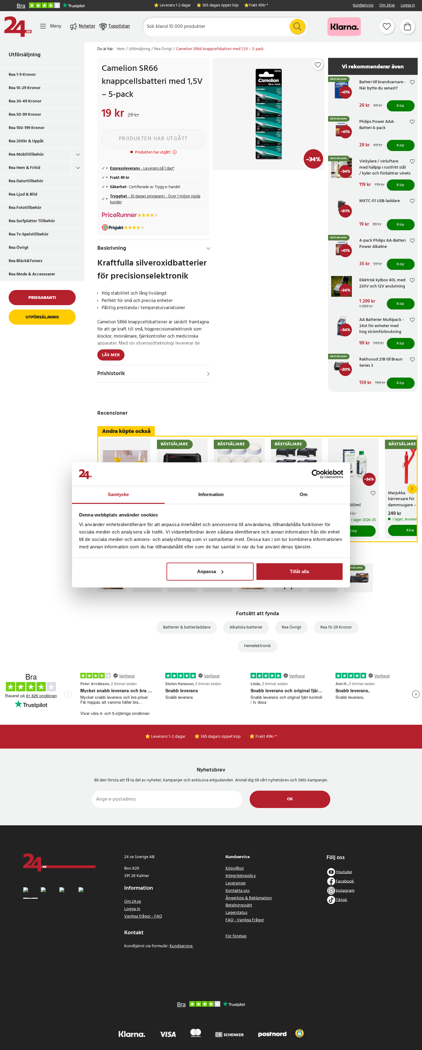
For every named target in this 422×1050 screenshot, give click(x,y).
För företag (236, 936)
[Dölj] (208, 248)
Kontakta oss (238, 890)
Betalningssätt (239, 905)
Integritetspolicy (241, 875)
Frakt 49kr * (258, 6)
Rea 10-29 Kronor (24, 88)
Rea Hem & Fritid (24, 167)
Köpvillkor (235, 868)
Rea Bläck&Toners (25, 261)
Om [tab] (303, 494)
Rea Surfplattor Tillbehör (32, 221)
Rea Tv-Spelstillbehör (29, 234)
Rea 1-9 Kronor (22, 74)
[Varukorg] (407, 26)
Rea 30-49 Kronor (25, 101)
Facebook (345, 881)
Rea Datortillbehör (26, 181)
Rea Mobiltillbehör (26, 154)
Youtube (344, 871)
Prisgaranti (42, 297)
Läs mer (111, 355)
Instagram (345, 890)
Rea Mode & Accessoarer (32, 274)
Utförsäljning (24, 54)
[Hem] (18, 26)
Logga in (408, 6)
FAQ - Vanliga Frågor (245, 920)
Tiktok (341, 899)
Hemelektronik (257, 646)
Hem (121, 49)
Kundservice (363, 6)
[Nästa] (412, 489)
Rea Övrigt (18, 247)
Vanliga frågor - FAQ (143, 916)
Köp (401, 106)
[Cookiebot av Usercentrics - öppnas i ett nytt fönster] (316, 474)
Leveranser (236, 883)
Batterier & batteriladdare (186, 627)
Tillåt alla (299, 571)
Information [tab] (211, 494)
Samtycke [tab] (118, 494)
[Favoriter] (387, 26)
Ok (290, 799)
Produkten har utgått (153, 139)
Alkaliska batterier (246, 627)
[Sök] (297, 26)
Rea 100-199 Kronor (26, 128)
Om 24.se (387, 6)
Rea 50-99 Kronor (25, 114)
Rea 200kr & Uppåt (26, 141)
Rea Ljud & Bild (23, 194)
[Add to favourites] (318, 65)
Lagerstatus (236, 912)
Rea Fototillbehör (25, 207)
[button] (299, 1033)
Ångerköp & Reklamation (249, 898)
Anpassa (206, 571)
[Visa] (208, 374)
